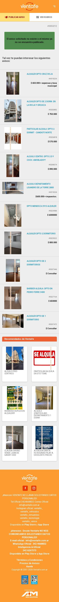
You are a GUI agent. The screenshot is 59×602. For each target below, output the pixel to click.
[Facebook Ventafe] (25, 488)
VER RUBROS (46, 17)
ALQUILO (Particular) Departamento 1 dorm (42, 414)
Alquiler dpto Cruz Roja (40, 74)
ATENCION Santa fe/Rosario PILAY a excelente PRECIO (43, 452)
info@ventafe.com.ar (29, 505)
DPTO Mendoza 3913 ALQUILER (41, 206)
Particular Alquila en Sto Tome (44, 372)
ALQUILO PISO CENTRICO (10, 372)
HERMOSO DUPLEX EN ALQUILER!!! (14, 412)
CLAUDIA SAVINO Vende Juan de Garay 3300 (12, 452)
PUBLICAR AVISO (17, 17)
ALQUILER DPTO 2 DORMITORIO (41, 233)
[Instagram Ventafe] (33, 488)
